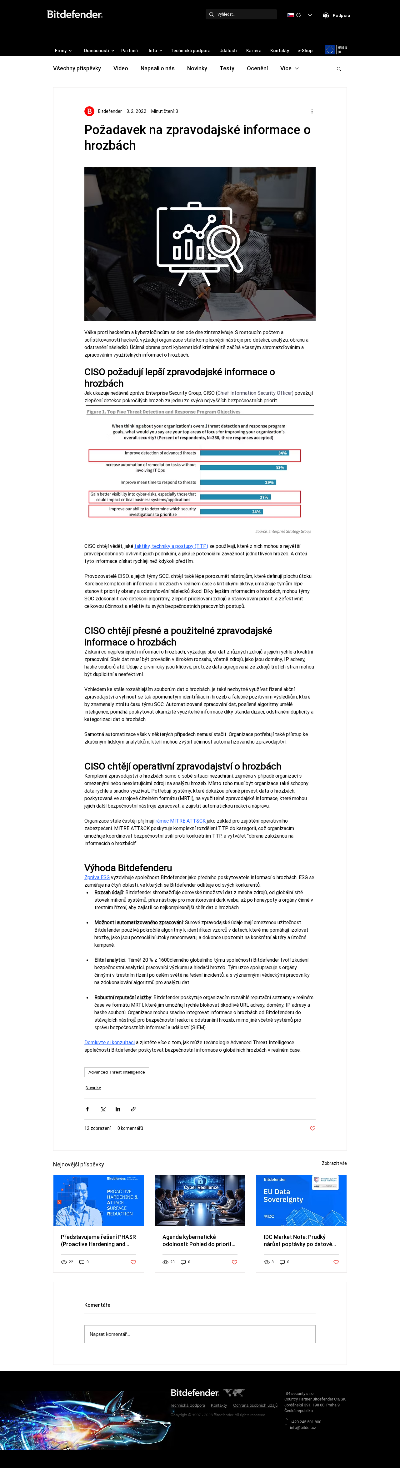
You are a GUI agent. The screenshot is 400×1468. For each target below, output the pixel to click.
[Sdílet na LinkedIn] (118, 1109)
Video (120, 68)
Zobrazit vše (334, 1163)
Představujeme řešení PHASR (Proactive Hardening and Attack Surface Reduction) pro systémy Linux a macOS (98, 1240)
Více (286, 68)
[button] (339, 68)
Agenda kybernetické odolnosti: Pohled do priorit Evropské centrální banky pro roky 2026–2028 (199, 1240)
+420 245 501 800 (305, 1422)
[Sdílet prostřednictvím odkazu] (133, 1109)
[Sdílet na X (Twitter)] (103, 1109)
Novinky (197, 68)
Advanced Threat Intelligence (116, 1072)
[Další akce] (312, 111)
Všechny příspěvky (77, 68)
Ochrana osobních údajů (255, 1405)
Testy (227, 68)
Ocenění (257, 68)
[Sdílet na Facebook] (87, 1109)
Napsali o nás (158, 68)
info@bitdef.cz (303, 1427)
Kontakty (219, 1405)
